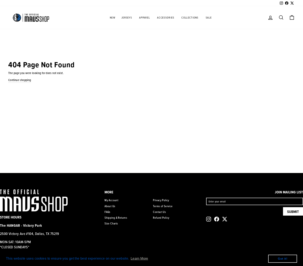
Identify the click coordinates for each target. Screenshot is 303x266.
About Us (110, 206)
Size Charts (111, 223)
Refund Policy (161, 218)
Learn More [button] (139, 258)
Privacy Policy (161, 200)
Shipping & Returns (116, 218)
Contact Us (159, 212)
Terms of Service (163, 206)
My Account (111, 200)
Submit (293, 211)
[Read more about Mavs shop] (31, 17)
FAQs (107, 212)
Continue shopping (19, 80)
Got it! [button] (282, 258)
